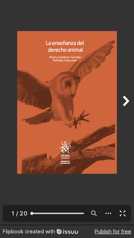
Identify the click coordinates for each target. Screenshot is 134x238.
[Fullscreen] (122, 213)
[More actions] (108, 213)
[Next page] (125, 112)
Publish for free (113, 231)
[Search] (94, 213)
